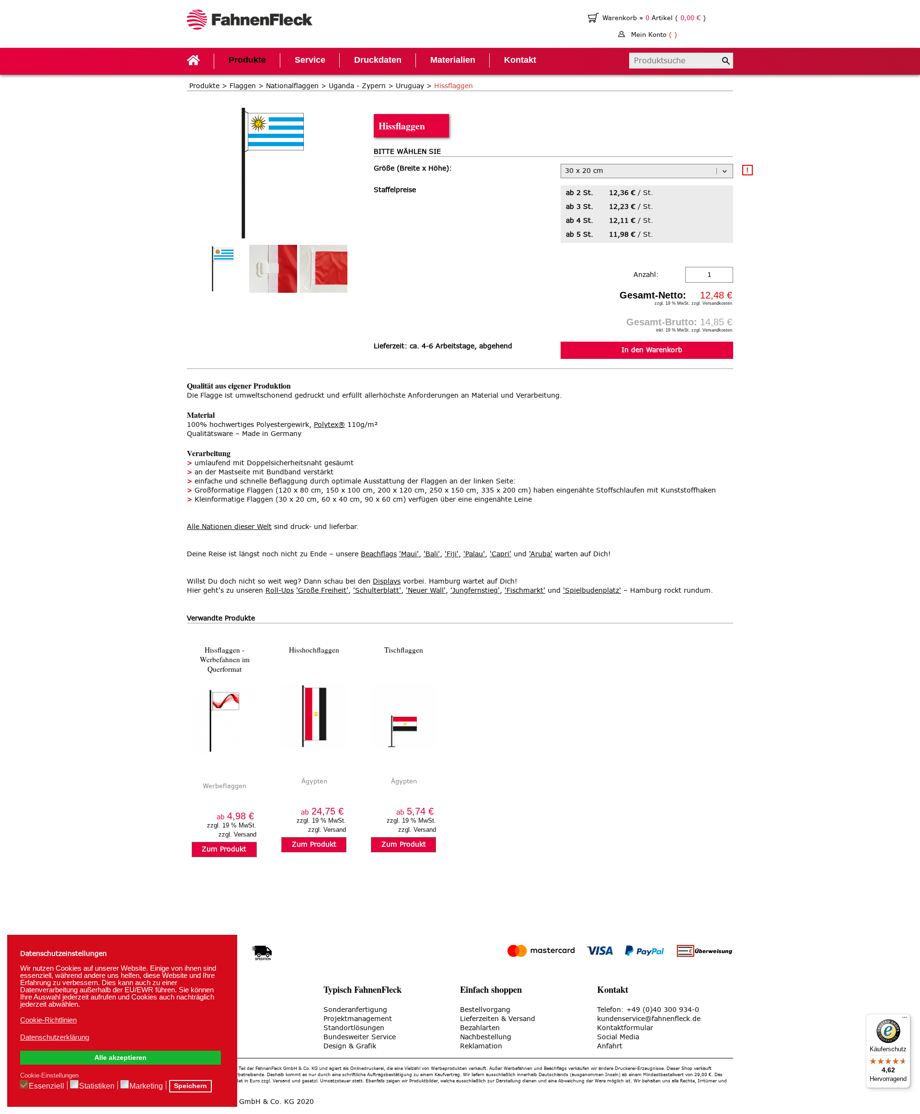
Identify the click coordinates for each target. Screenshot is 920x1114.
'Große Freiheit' (322, 590)
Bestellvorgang (485, 1009)
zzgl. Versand (237, 834)
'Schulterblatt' (377, 590)
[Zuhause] (250, 21)
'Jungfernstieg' (475, 590)
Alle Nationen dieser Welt (229, 526)
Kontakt (520, 60)
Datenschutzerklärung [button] (54, 1037)
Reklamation (481, 1046)
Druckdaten (378, 60)
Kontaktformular (625, 1028)
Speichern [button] (190, 1086)
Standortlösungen (353, 1028)
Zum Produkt (224, 849)
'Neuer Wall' (426, 590)
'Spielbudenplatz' (592, 590)
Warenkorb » (623, 18)
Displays (387, 581)
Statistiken (97, 1086)
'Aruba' (540, 554)
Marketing (146, 1086)
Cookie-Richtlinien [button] (48, 1020)
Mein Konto (654, 35)
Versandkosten (717, 303)
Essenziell (46, 1086)
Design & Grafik (349, 1046)
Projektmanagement (357, 1018)
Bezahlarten (480, 1028)
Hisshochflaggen (314, 650)
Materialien (452, 60)
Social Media (618, 1037)
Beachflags (379, 554)
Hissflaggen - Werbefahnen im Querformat (225, 659)
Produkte (247, 60)
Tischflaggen (403, 650)
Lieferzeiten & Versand (497, 1018)
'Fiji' (452, 554)
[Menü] (904, 1019)
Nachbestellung (485, 1037)
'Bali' (432, 554)
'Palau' (474, 554)
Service (310, 60)
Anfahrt (609, 1046)
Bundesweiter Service (359, 1037)
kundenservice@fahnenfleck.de (649, 1018)
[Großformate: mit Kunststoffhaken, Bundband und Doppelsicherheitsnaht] (273, 269)
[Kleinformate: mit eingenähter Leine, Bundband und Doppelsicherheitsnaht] (323, 269)
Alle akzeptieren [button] (120, 1057)
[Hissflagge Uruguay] (273, 108)
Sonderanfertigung (355, 1009)
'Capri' (500, 554)
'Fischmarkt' (525, 590)
